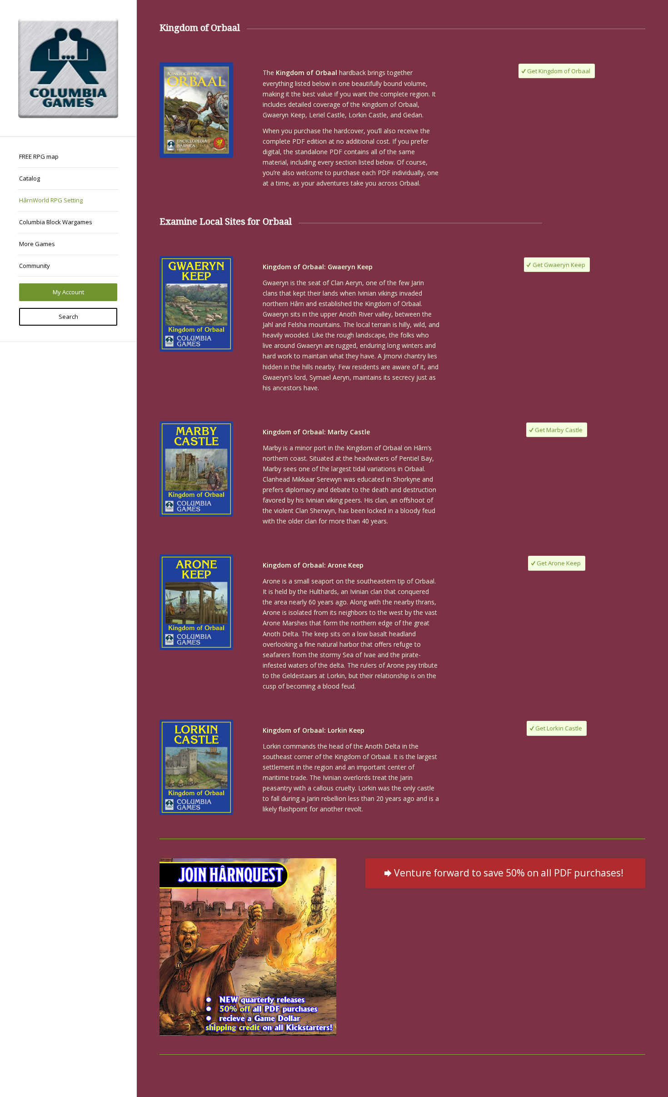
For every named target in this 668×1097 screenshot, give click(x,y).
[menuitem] (68, 157)
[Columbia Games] (68, 68)
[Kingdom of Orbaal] (196, 110)
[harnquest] (248, 946)
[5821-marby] (196, 469)
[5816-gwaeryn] (196, 304)
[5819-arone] (196, 602)
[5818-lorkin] (196, 767)
